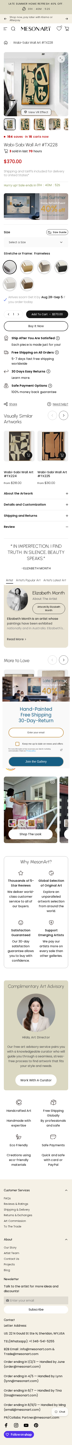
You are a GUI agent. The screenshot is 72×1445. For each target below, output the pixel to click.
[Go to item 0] (10, 124)
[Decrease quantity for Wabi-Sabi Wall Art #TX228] (8, 314)
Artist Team (11, 1253)
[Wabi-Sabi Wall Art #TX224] (19, 446)
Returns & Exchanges (18, 1215)
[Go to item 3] (40, 124)
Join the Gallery (36, 761)
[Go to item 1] (25, 124)
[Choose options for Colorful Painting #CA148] (12, 823)
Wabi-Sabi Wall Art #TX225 (52, 474)
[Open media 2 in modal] (61, 59)
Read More (15, 639)
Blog (7, 1270)
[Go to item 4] (55, 124)
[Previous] (5, 18)
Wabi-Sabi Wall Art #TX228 (33, 42)
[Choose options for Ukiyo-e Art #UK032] (31, 823)
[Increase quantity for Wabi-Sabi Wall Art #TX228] (18, 314)
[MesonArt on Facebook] (6, 1425)
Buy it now (36, 326)
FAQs (7, 1198)
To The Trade (12, 1226)
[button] (63, 415)
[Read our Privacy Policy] (61, 749)
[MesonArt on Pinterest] (36, 1425)
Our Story (10, 1247)
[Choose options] (28, 455)
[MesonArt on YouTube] (26, 1425)
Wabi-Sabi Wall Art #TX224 (18, 474)
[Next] (66, 18)
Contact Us (11, 1259)
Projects (9, 1264)
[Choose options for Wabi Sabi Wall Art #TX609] (68, 823)
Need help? (60, 404)
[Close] (65, 681)
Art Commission (15, 1221)
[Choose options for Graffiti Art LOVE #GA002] (22, 823)
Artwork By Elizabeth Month (48, 608)
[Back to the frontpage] (6, 43)
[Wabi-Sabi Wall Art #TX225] (52, 446)
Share (13, 404)
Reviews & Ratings (16, 1204)
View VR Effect (38, 112)
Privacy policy (30, 751)
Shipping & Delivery (17, 1210)
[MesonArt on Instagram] (16, 1425)
